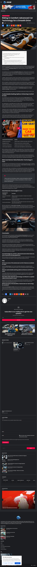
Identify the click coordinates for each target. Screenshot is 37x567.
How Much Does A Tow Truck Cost (12, 528)
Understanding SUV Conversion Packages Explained (16, 463)
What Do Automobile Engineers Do (13, 459)
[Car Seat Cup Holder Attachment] (18, 345)
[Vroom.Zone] (7, 2)
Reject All (11, 563)
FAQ (3, 59)
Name (3, 431)
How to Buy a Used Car (8, 13)
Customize (5, 563)
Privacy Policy (19, 439)
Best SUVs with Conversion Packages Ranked (15, 467)
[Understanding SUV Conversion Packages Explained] (4, 464)
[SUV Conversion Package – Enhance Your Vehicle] (4, 471)
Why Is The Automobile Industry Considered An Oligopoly (17, 455)
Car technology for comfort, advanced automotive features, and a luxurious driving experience (14, 58)
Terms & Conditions (3, 549)
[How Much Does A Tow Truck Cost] (3, 529)
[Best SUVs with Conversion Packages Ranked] (4, 468)
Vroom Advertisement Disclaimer (5, 546)
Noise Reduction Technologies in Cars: (9, 55)
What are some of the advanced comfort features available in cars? (13, 60)
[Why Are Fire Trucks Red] (3, 537)
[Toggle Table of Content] (25, 52)
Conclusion (4, 56)
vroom (9, 298)
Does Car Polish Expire (7, 507)
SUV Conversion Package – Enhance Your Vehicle (16, 470)
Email (3, 435)
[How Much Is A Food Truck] (3, 533)
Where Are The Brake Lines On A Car (7, 411)
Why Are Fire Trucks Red (10, 536)
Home (3, 13)
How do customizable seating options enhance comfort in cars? (13, 61)
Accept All (17, 563)
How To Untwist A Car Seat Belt (29, 343)
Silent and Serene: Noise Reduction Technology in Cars (11, 54)
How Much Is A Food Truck (10, 532)
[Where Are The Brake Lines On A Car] (7, 376)
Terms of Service (24, 439)
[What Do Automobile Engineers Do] (4, 461)
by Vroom (9, 565)
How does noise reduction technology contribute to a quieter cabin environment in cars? (15, 62)
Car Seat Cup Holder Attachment (16, 349)
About (1, 543)
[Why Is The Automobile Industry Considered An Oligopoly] (4, 457)
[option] (18, 500)
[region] (12, 560)
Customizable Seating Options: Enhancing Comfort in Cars (11, 53)
